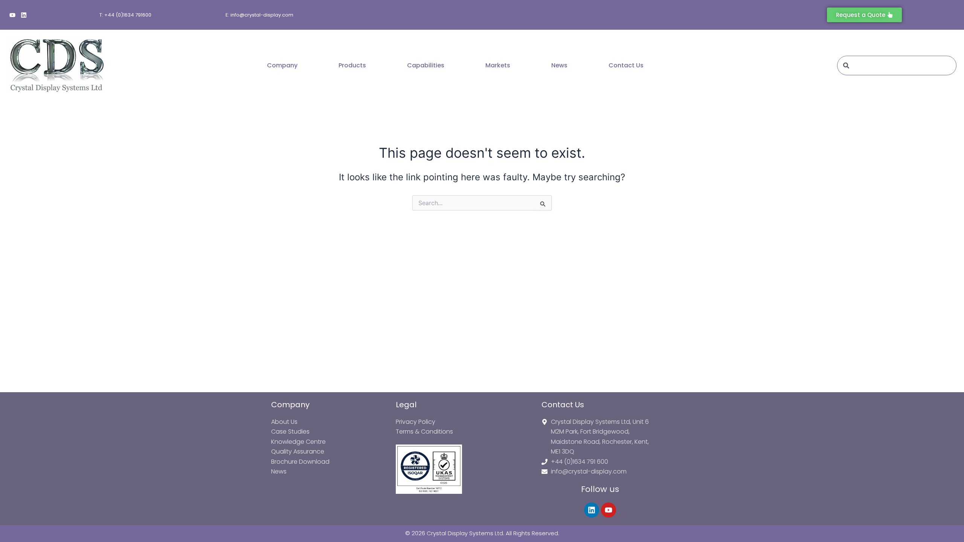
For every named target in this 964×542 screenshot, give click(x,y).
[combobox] (896, 65)
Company (282, 65)
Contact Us (626, 65)
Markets (497, 65)
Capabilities (425, 65)
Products (352, 65)
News (559, 65)
